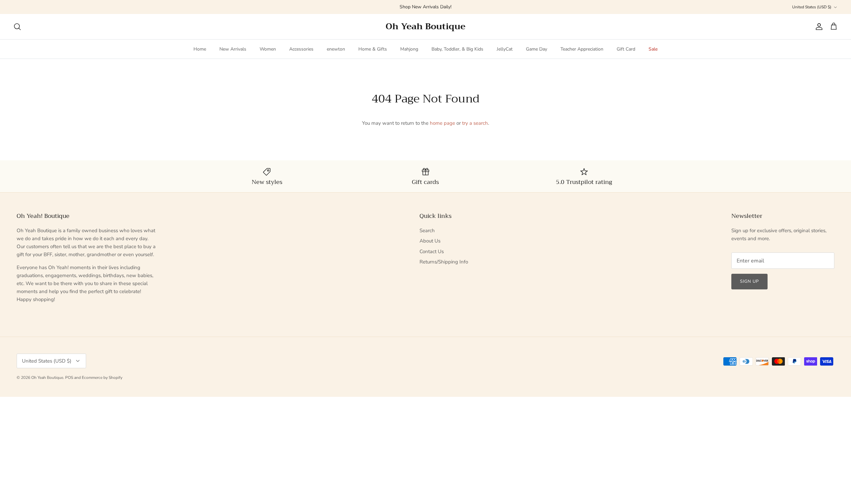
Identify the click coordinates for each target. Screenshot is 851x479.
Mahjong (409, 49)
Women (268, 49)
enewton (336, 49)
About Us (430, 241)
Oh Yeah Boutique (47, 377)
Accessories (301, 49)
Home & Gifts (372, 49)
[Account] (817, 27)
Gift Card (626, 49)
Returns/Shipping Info (444, 261)
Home (199, 49)
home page (442, 123)
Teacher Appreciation (581, 49)
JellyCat (505, 49)
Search (427, 230)
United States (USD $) (811, 7)
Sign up (749, 281)
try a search (475, 123)
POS (69, 377)
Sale (653, 49)
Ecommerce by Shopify (102, 377)
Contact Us (432, 251)
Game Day (536, 49)
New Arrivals (232, 49)
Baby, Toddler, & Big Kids (457, 49)
